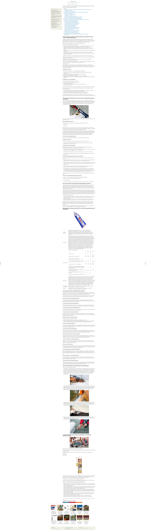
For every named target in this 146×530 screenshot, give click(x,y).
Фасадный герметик (81, 498)
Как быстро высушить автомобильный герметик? (71, 20)
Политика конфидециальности (68, 528)
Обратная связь (80, 527)
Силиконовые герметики (72, 498)
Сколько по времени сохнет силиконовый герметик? (72, 23)
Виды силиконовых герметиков (69, 13)
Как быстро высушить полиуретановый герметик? (72, 21)
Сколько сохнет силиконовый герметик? (70, 14)
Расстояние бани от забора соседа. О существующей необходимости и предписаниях (56, 16)
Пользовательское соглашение (70, 527)
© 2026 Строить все (53, 527)
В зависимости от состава (68, 10)
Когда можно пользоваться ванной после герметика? (72, 30)
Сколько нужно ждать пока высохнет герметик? (71, 22)
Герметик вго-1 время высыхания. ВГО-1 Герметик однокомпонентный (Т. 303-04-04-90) (76, 19)
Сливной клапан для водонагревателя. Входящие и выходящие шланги (55, 24)
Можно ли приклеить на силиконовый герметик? (71, 31)
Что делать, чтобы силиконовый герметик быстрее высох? (73, 17)
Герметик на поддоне (85, 498)
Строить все (73, 1)
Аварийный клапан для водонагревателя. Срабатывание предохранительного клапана (56, 11)
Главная (69, 4)
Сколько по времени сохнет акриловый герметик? (72, 28)
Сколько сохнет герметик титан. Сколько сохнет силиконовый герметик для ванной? (76, 12)
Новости (72, 4)
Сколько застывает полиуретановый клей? (71, 26)
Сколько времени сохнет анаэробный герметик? (71, 24)
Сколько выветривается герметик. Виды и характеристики (72, 33)
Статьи (76, 4)
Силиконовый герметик (67, 498)
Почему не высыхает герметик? (69, 29)
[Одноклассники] (79, 502)
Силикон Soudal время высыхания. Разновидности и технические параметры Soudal (76, 34)
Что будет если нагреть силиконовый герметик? (71, 32)
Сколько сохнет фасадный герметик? (70, 25)
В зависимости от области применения (70, 11)
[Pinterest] (72, 502)
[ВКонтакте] (66, 502)
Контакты (66, 527)
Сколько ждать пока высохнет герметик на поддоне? (72, 27)
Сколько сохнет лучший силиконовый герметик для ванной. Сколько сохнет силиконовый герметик (78, 9)
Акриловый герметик (89, 498)
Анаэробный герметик (77, 498)
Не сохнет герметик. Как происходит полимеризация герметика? (73, 18)
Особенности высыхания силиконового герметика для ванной (73, 16)
